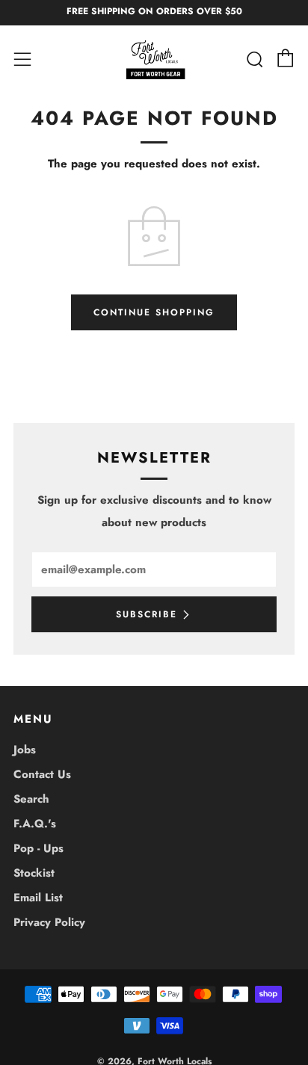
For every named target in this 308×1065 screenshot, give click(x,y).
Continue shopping (154, 312)
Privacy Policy (49, 922)
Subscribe (146, 614)
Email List (38, 897)
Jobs (24, 749)
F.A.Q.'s (34, 823)
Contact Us (42, 774)
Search (31, 799)
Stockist (34, 873)
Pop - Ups (38, 848)
